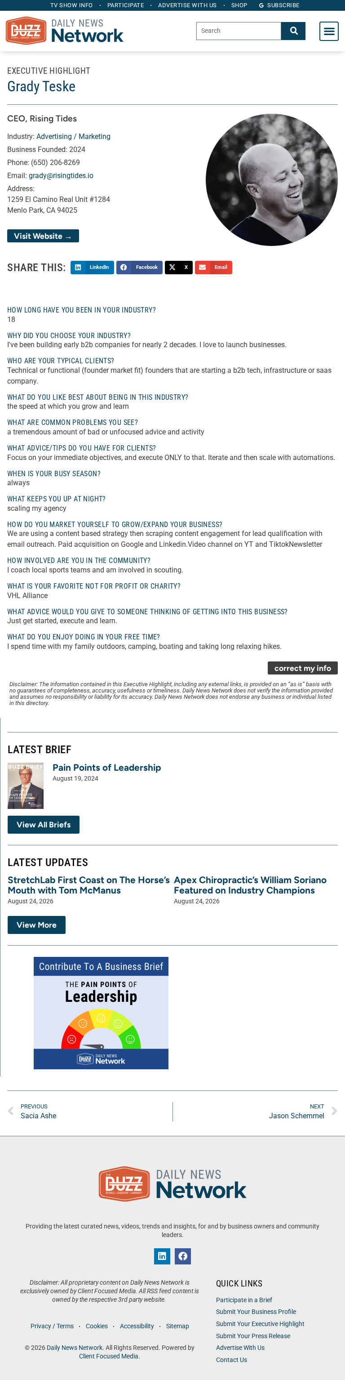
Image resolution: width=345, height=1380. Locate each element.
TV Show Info (71, 5)
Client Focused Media (108, 1356)
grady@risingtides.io (61, 175)
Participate (125, 5)
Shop (239, 5)
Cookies (97, 1326)
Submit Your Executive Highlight (260, 1324)
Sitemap (177, 1326)
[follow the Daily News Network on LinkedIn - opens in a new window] (162, 1256)
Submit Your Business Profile (256, 1312)
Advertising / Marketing (73, 136)
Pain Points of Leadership (107, 767)
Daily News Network (74, 1348)
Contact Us (231, 1360)
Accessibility (137, 1326)
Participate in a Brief (244, 1300)
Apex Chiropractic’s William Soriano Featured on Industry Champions (250, 885)
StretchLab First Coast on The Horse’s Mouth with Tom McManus (89, 885)
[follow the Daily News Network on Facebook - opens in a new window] (183, 1256)
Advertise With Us (240, 1348)
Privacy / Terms (52, 1326)
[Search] (293, 31)
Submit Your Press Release (253, 1336)
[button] (329, 31)
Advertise (187, 5)
